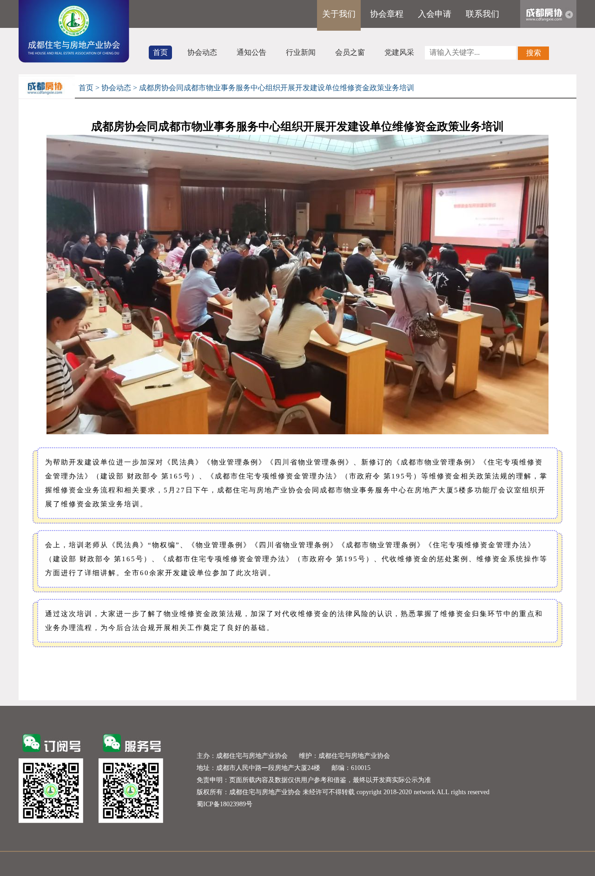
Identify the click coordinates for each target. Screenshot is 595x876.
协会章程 (386, 14)
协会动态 (202, 52)
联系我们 (482, 14)
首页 (160, 52)
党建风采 (399, 52)
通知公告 (251, 52)
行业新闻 (301, 52)
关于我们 (339, 14)
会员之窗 (350, 52)
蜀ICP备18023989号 (224, 804)
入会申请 (434, 14)
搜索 (533, 53)
